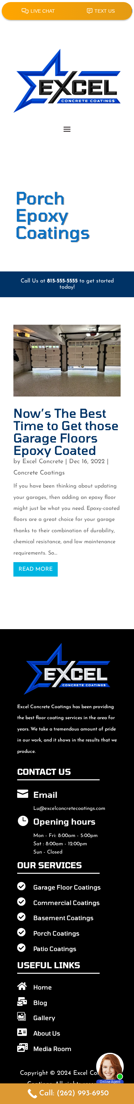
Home (42, 987)
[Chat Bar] (67, 10)
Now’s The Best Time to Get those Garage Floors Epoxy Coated (66, 431)
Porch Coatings (56, 933)
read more (36, 569)
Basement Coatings (63, 918)
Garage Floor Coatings (67, 887)
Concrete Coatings (39, 473)
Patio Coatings (54, 948)
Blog (40, 1002)
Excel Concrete (42, 462)
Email (45, 795)
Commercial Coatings (66, 902)
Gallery (44, 1018)
